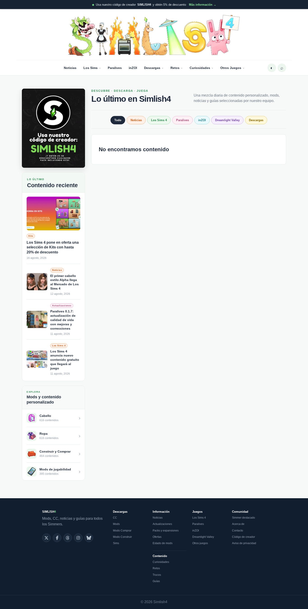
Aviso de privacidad (244, 543)
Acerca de (238, 524)
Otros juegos (200, 543)
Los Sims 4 (159, 120)
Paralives (115, 68)
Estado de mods (162, 543)
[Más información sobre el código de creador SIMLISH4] (53, 128)
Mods (116, 524)
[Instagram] (78, 537)
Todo (117, 120)
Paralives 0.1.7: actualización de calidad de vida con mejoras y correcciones (63, 319)
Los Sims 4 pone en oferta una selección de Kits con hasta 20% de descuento (53, 247)
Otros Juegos (230, 68)
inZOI (133, 68)
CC (115, 517)
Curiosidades (200, 68)
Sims (116, 543)
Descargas (152, 68)
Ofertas (157, 536)
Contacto (237, 530)
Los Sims (90, 68)
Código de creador (243, 536)
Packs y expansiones (166, 530)
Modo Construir (122, 536)
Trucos (157, 574)
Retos (174, 68)
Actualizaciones (162, 524)
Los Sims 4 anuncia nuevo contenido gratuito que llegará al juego (64, 359)
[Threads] (67, 537)
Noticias (70, 68)
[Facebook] (57, 537)
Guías (156, 581)
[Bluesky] (89, 537)
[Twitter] (46, 537)
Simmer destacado (243, 517)
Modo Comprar (122, 530)
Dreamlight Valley (227, 120)
